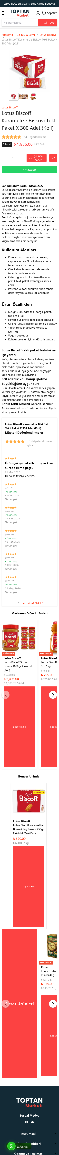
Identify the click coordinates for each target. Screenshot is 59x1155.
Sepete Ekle (19, 726)
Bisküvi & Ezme (26, 35)
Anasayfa (7, 35)
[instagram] (26, 1122)
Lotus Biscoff (10, 107)
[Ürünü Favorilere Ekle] (53, 158)
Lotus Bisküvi (47, 35)
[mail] (32, 1122)
